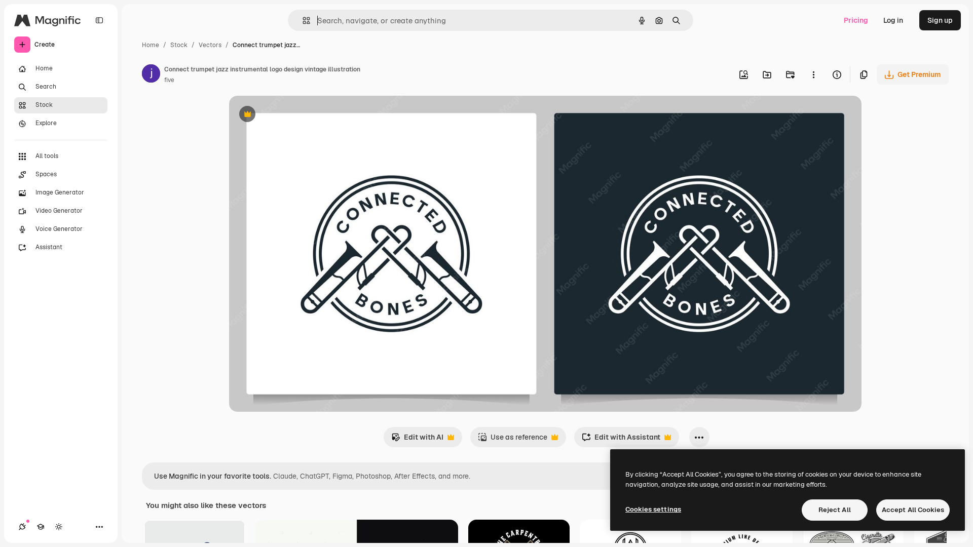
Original (294, 115)
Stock (179, 45)
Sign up (940, 20)
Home (150, 45)
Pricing (856, 20)
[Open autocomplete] (302, 20)
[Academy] (40, 527)
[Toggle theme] (59, 527)
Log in (893, 20)
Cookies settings (653, 509)
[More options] (813, 74)
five (169, 80)
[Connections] (22, 527)
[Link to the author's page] (151, 75)
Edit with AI (417, 440)
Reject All (834, 509)
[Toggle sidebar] (99, 20)
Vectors (210, 45)
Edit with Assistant (621, 440)
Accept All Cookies (913, 509)
